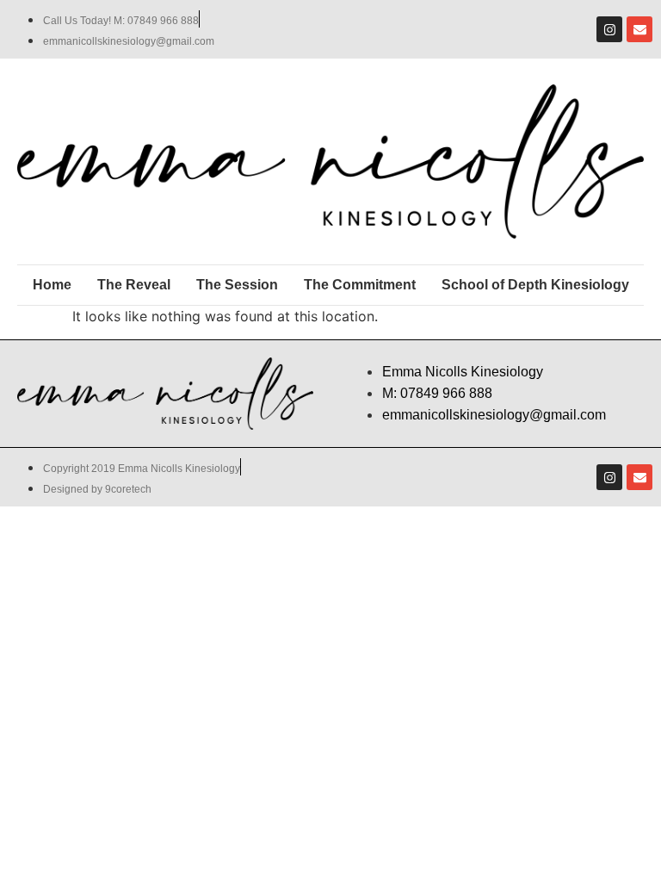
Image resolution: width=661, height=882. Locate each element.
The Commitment (360, 284)
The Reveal (133, 284)
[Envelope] (639, 29)
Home (52, 284)
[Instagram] (609, 29)
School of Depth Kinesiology (535, 284)
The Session (237, 284)
